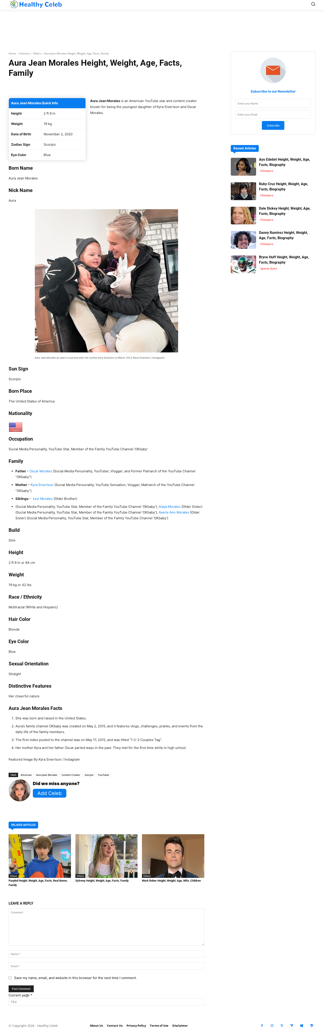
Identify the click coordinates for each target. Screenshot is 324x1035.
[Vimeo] (292, 1025)
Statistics (24, 53)
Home (12, 53)
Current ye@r (20, 995)
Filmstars (266, 171)
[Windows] (301, 1025)
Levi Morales (43, 499)
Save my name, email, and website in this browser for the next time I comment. (75, 978)
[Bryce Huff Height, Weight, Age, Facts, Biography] (243, 264)
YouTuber (103, 774)
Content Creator (70, 774)
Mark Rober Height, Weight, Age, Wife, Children (171, 880)
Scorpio (89, 774)
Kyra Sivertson (42, 485)
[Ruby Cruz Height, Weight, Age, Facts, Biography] (243, 191)
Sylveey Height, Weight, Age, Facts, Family (102, 880)
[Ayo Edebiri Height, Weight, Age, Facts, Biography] (243, 167)
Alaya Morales (170, 506)
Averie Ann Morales (174, 512)
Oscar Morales (41, 471)
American (26, 774)
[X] (282, 1025)
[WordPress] (311, 1025)
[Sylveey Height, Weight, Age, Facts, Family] (106, 856)
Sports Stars (268, 268)
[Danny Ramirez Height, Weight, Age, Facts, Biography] (243, 240)
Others (37, 53)
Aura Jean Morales (46, 774)
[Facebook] (262, 1025)
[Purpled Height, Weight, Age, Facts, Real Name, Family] (40, 856)
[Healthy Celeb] (35, 4)
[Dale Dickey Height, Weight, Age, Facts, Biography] (243, 216)
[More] (159, 86)
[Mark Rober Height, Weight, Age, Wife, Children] (173, 856)
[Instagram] (272, 1025)
